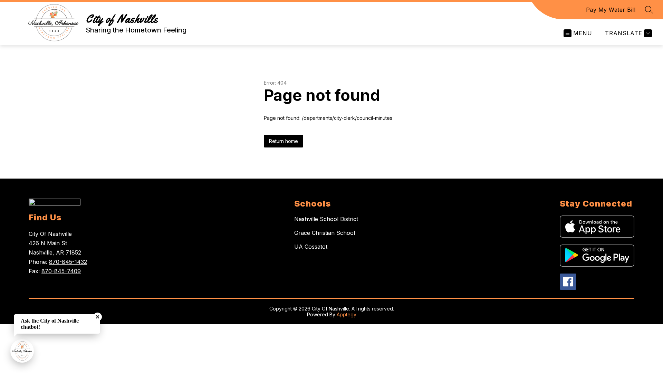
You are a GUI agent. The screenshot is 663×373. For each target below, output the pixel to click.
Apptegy (346, 314)
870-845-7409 (61, 271)
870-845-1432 (68, 261)
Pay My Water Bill (611, 9)
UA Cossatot (310, 246)
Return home (283, 141)
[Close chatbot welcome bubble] (97, 317)
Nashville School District (326, 219)
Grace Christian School (324, 232)
